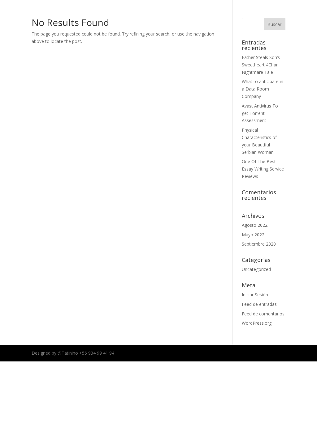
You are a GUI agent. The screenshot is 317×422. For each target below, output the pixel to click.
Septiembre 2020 (259, 244)
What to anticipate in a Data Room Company (262, 88)
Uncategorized (256, 269)
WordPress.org (256, 323)
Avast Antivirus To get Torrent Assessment (260, 113)
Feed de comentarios (263, 314)
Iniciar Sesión (255, 295)
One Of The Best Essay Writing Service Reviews (263, 168)
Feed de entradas (259, 304)
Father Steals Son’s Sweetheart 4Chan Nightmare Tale (261, 64)
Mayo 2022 (253, 235)
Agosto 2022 (254, 225)
